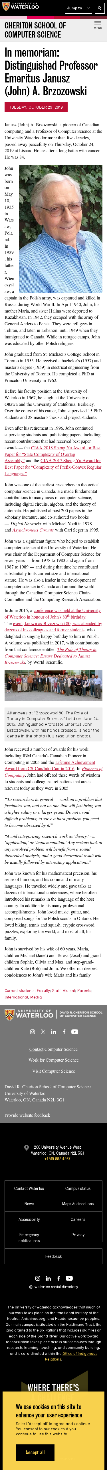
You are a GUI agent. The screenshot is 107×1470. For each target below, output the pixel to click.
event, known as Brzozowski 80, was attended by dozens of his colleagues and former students (53, 626)
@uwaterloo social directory (53, 1286)
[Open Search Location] (100, 8)
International (16, 997)
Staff (56, 990)
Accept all (35, 1452)
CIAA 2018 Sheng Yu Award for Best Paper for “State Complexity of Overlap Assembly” (52, 454)
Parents (84, 990)
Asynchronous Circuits (33, 530)
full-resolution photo (68, 736)
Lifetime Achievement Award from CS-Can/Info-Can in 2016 (50, 765)
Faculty (43, 990)
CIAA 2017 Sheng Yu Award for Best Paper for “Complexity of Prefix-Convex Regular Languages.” (53, 466)
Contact (36, 1049)
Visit (36, 1071)
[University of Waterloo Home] (20, 8)
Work (34, 1060)
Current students (20, 990)
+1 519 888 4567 (57, 1158)
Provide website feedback (27, 1115)
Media (36, 997)
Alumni (69, 990)
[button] (78, 8)
